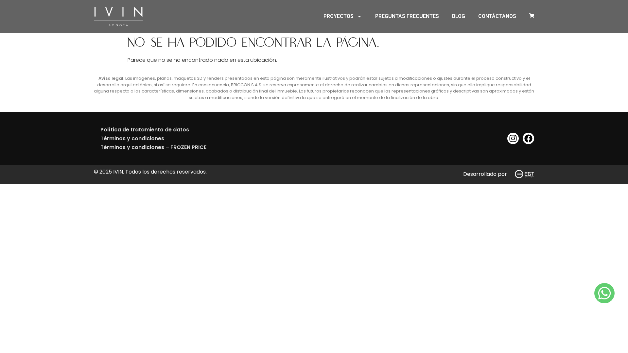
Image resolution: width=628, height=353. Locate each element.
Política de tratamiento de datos (144, 129)
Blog (458, 16)
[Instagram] (513, 138)
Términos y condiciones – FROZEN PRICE (153, 147)
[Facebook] (528, 138)
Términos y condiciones (132, 138)
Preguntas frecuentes (407, 16)
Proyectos (338, 16)
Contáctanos (497, 16)
